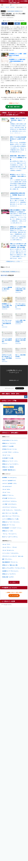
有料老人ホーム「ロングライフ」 (9, 573)
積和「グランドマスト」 (7, 559)
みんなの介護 (15, 595)
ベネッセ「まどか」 (6, 489)
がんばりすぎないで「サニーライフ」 (10, 440)
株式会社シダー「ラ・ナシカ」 (8, 524)
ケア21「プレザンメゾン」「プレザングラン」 (12, 510)
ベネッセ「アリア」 (6, 544)
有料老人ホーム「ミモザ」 (7, 530)
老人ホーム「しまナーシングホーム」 (10, 536)
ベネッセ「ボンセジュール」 (8, 550)
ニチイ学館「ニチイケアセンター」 (9, 504)
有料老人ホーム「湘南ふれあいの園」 (10, 565)
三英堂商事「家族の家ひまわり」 (9, 469)
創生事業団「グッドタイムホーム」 (9, 477)
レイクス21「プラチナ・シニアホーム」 (10, 452)
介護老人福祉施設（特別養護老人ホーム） (15, 11)
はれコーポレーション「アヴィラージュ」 (11, 516)
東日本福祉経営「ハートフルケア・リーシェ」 (12, 527)
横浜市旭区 (3, 11)
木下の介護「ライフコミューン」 (9, 498)
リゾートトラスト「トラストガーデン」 (10, 553)
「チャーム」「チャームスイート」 (9, 533)
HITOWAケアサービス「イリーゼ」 (9, 449)
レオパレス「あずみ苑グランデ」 (9, 480)
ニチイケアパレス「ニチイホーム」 (9, 501)
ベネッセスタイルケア (7, 486)
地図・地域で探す (15, 106)
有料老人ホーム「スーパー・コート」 (10, 461)
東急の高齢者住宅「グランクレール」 (10, 562)
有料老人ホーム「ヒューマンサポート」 (10, 464)
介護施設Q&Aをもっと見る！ (13, 261)
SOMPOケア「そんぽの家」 (8, 446)
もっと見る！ (13, 582)
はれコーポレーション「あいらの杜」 (10, 513)
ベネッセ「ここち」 (6, 455)
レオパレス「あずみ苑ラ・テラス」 (9, 483)
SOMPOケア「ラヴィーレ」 (8, 495)
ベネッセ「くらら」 (6, 492)
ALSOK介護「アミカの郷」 (8, 458)
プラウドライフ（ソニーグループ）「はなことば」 (13, 556)
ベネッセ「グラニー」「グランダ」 (9, 547)
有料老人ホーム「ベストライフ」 (9, 443)
